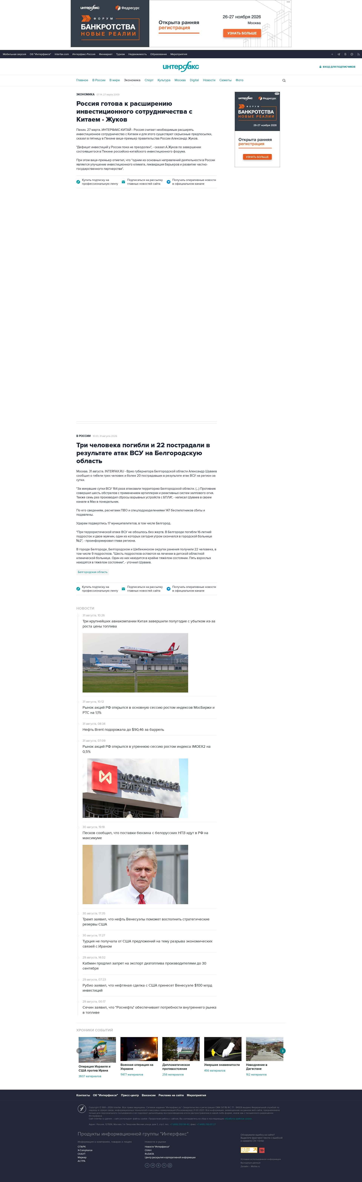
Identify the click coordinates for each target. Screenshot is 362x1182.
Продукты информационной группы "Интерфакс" (133, 1134)
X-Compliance (85, 1150)
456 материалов (214, 1070)
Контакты (83, 1095)
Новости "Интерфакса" (157, 1146)
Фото (239, 80)
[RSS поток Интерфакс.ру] (164, 1165)
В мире (115, 80)
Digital (194, 80)
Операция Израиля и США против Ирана (94, 1068)
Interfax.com (62, 54)
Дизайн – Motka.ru (250, 1166)
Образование (158, 54)
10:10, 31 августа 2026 (105, 214)
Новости (209, 80)
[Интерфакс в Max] (169, 1165)
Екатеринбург (87, 304)
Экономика (132, 80)
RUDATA (149, 1153)
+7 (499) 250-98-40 (179, 1124)
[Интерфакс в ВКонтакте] (158, 1165)
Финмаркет (106, 54)
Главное (82, 80)
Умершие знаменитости (222, 1065)
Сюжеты (225, 80)
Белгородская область (92, 572)
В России (98, 80)
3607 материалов (90, 1076)
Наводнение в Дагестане (256, 1067)
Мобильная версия (14, 54)
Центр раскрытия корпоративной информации (170, 1157)
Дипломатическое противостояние (176, 1067)
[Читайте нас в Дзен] (147, 1165)
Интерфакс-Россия (83, 54)
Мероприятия (178, 54)
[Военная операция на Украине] (139, 1060)
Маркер (82, 1157)
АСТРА (81, 1161)
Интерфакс (181, 66)
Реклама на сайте (171, 1095)
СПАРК (82, 1146)
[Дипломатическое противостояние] (181, 1060)
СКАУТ (81, 1153)
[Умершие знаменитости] (223, 1060)
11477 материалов (131, 1074)
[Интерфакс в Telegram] (152, 1165)
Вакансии (149, 1095)
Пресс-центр (130, 1095)
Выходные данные (251, 1162)
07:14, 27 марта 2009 (108, 94)
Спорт (149, 80)
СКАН (148, 1150)
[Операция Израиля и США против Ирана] (97, 1061)
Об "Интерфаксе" (40, 54)
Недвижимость (137, 54)
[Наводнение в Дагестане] (264, 1060)
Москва (180, 80)
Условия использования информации (261, 1159)
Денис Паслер (109, 304)
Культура (164, 80)
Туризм (120, 54)
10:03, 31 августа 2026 (105, 436)
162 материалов (256, 1074)
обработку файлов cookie (238, 1118)
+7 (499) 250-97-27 (206, 1124)
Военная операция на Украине (136, 1067)
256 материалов (173, 1074)
